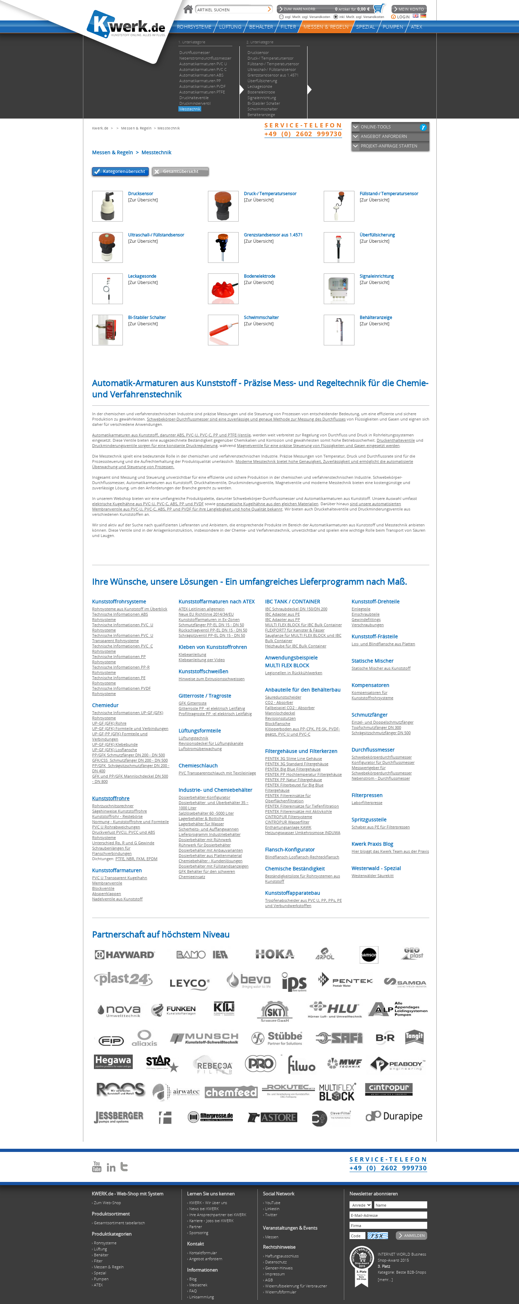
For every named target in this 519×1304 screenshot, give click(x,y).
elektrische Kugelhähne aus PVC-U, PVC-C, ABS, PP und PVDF (148, 503)
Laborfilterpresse (367, 802)
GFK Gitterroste (193, 703)
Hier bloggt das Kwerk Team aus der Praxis (390, 851)
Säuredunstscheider (283, 697)
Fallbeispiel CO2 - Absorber (290, 707)
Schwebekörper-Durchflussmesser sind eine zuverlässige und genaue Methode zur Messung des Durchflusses (246, 419)
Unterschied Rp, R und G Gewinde (123, 842)
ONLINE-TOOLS (376, 127)
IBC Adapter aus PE (282, 614)
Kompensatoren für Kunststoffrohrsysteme (372, 695)
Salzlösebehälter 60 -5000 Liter (206, 813)
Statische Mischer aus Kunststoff (381, 668)
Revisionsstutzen (280, 718)
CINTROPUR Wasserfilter (287, 822)
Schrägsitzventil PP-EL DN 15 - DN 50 (212, 635)
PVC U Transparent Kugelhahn (119, 877)
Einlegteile (361, 608)
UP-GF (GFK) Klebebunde (115, 744)
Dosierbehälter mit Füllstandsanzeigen (214, 866)
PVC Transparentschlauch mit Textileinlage (217, 772)
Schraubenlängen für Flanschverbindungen (112, 850)
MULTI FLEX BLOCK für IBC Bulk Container (303, 624)
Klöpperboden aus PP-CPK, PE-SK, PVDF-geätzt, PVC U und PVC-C (302, 731)
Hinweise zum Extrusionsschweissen (212, 678)
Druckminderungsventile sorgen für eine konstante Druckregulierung (154, 445)
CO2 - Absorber (279, 702)
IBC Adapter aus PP (282, 619)
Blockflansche (277, 723)
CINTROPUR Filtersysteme (288, 816)
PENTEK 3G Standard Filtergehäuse (296, 763)
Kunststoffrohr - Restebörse (117, 816)
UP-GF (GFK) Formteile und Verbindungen (130, 728)
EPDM (152, 858)
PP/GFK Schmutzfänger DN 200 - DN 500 (128, 754)
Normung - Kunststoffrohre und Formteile (130, 821)
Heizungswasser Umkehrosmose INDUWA (302, 832)
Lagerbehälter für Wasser (201, 823)
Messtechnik (168, 128)
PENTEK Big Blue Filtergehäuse (293, 769)
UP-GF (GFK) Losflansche (114, 749)
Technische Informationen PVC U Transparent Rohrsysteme (122, 638)
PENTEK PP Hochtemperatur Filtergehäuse (303, 774)
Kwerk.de (100, 128)
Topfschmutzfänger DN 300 (376, 727)
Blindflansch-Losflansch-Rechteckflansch (302, 856)
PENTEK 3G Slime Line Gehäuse (293, 758)
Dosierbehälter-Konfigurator (204, 797)
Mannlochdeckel (280, 713)
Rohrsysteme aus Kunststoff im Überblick (129, 608)
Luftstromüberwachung (200, 748)
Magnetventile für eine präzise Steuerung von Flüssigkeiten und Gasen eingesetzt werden (318, 445)
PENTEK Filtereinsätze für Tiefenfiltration (302, 806)
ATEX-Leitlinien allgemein (202, 608)
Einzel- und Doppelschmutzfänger (382, 722)
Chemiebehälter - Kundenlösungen (211, 860)
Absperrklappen (106, 893)
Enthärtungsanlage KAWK (288, 827)
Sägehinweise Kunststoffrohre (119, 811)
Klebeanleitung (192, 654)
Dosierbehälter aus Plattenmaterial (210, 855)
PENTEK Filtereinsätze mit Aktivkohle (298, 811)
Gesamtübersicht (180, 171)
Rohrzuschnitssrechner (112, 805)
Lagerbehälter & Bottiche (201, 818)
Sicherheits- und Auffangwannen (209, 829)
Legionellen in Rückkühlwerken (293, 672)
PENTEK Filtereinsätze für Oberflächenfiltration (288, 798)
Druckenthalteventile (396, 440)
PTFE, (120, 858)
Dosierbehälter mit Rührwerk (205, 839)
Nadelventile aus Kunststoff (117, 898)
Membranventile (107, 883)
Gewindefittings (366, 619)
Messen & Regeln (136, 128)
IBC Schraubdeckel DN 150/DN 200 (296, 608)
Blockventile (103, 888)
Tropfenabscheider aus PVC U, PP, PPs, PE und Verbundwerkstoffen (303, 903)
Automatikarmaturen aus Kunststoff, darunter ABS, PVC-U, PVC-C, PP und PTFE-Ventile (171, 434)
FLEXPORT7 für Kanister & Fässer (294, 630)
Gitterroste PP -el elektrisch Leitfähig (212, 708)
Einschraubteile (366, 614)
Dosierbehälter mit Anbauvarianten (211, 850)
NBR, (131, 858)
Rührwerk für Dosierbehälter (205, 844)
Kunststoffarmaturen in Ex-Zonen (209, 619)
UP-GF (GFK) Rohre (109, 723)
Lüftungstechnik (193, 738)
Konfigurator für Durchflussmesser (383, 762)
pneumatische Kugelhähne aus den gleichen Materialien (267, 503)
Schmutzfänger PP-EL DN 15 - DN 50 (211, 624)
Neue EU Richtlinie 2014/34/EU (206, 614)
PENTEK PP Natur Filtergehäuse (293, 779)
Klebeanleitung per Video (202, 659)
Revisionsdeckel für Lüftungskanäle (211, 743)
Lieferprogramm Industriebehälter (209, 834)
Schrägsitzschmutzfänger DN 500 (381, 732)
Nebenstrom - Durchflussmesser (381, 778)
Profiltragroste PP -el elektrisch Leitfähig (215, 713)
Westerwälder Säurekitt (373, 875)
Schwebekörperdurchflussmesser (382, 757)
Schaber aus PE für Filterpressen (381, 826)
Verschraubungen (368, 624)
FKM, (141, 858)
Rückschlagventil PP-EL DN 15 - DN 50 (213, 630)
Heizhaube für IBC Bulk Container (295, 645)
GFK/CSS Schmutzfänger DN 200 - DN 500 (130, 760)
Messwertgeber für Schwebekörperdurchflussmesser (382, 770)
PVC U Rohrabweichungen (116, 826)
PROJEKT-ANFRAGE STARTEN (389, 146)
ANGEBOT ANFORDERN (384, 136)
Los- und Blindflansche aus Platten (383, 643)
